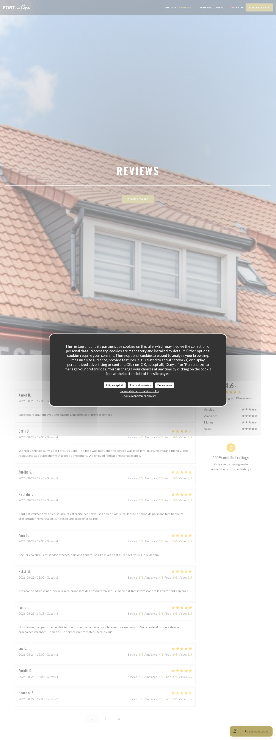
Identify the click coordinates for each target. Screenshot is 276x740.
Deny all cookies (140, 385)
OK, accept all (114, 385)
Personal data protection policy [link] (139, 391)
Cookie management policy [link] (139, 395)
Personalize (164, 385)
